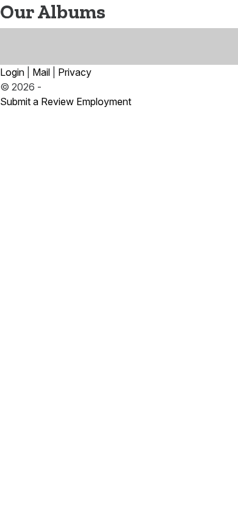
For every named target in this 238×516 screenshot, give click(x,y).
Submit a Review (37, 101)
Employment (103, 101)
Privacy (75, 72)
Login (12, 72)
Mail (41, 72)
